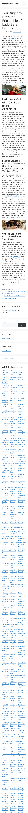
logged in (13, 310)
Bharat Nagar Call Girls (21, 594)
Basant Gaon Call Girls (13, 551)
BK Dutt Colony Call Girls (21, 614)
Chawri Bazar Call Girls (13, 656)
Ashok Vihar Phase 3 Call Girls (14, 463)
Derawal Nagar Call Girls (21, 743)
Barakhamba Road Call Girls (22, 544)
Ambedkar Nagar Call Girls (21, 406)
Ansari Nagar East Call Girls (21, 432)
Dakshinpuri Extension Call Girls (21, 706)
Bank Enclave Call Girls (21, 538)
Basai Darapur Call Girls (6, 551)
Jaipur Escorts (6, 351)
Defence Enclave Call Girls (21, 724)
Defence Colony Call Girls (13, 724)
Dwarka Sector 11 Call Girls (5, 795)
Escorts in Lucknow (8, 359)
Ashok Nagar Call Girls (5, 457)
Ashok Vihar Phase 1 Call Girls (22, 457)
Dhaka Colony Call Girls (13, 749)
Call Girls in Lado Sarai (12, 196)
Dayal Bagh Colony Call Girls (13, 717)
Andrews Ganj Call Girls (5, 432)
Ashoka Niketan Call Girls (5, 470)
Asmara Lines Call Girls (13, 476)
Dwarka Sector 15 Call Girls (21, 801)
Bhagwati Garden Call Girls (5, 578)
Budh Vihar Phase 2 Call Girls (14, 624)
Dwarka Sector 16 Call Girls (5, 808)
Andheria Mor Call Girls (21, 425)
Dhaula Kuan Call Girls (5, 762)
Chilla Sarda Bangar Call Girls (22, 664)
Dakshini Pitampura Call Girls (5, 706)
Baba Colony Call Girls (21, 495)
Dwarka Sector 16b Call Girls (21, 808)
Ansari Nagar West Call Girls (5, 440)
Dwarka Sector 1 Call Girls (14, 789)
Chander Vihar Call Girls (21, 642)
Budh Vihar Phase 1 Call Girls (6, 624)
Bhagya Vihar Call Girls (21, 578)
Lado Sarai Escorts (13, 38)
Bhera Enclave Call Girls (21, 601)
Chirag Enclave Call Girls (13, 671)
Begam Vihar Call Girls (13, 565)
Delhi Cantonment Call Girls (21, 730)
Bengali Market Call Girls (13, 572)
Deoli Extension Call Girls (21, 736)
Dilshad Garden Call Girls (13, 770)
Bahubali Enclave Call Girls (13, 523)
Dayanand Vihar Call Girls (5, 724)
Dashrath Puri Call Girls (5, 717)
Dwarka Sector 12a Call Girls (21, 795)
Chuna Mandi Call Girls (5, 684)
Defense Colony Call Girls (5, 730)
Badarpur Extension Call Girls (13, 508)
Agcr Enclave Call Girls (13, 387)
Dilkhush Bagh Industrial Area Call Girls (5, 772)
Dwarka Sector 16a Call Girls (13, 808)
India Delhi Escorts (10, 4)
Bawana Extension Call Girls (13, 557)
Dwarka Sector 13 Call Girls (5, 801)
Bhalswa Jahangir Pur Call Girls (14, 594)
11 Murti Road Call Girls (5, 372)
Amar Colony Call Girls (13, 406)
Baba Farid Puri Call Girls (5, 502)
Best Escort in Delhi (16, 256)
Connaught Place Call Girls (5, 692)
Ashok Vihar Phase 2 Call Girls (6, 463)
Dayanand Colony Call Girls (21, 717)
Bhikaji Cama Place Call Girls (5, 607)
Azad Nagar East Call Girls (14, 489)
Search (4, 322)
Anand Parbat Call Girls (21, 419)
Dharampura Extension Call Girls (22, 755)
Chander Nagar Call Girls (13, 642)
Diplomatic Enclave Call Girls (21, 770)
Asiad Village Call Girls (5, 476)
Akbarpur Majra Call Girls (5, 393)
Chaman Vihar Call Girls (5, 635)
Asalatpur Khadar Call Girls (13, 451)
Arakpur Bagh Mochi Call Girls (21, 440)
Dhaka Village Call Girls (21, 749)
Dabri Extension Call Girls (13, 698)
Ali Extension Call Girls (5, 400)
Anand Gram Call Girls (21, 412)
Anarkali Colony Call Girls (13, 425)
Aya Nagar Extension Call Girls (21, 482)
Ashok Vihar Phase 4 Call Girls (22, 463)
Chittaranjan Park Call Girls (14, 677)
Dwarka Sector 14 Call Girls (13, 801)
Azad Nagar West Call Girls (21, 489)
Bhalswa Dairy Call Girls (5, 594)
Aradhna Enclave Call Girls (13, 440)
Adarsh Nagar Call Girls (21, 372)
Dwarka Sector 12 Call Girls (13, 795)
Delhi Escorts (6, 338)
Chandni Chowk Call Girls (5, 648)
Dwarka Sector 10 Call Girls (21, 789)
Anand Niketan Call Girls (13, 419)
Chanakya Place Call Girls (13, 635)
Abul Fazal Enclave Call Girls (13, 372)
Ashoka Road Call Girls (13, 470)
